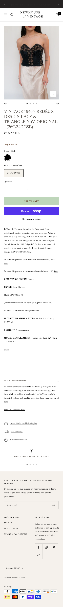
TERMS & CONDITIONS (15, 534)
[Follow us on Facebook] (39, 547)
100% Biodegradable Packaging (23, 424)
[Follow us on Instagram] (46, 547)
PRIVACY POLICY (12, 529)
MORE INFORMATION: (15, 380)
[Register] (53, 505)
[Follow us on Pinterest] (54, 547)
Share (6, 350)
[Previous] (5, 104)
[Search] (11, 14)
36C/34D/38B (13, 173)
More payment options (31, 219)
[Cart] (57, 14)
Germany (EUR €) (13, 568)
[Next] (57, 104)
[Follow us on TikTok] (39, 555)
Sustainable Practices (19, 440)
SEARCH (8, 523)
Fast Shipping (17, 432)
